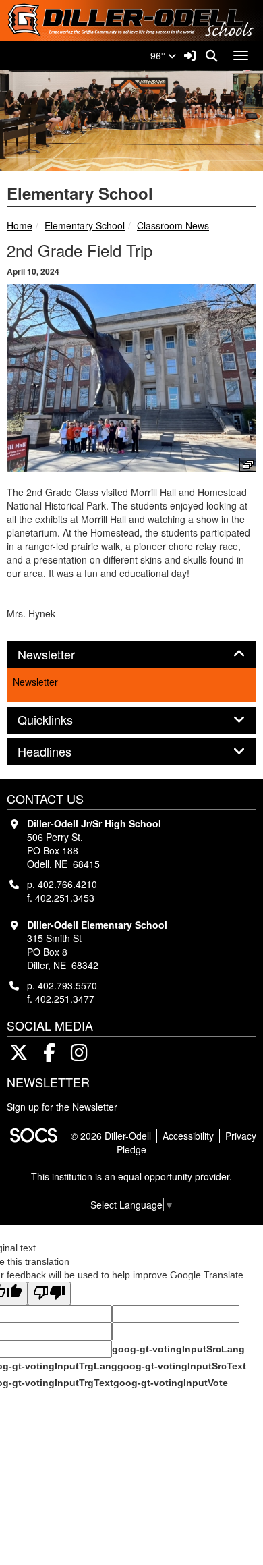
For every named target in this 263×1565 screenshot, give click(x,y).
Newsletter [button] (61, 654)
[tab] (131, 654)
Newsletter (35, 681)
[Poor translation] (49, 1293)
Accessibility (188, 1136)
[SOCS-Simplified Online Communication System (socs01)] (33, 1136)
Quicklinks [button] (60, 720)
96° (159, 55)
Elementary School (85, 225)
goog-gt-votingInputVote (170, 1382)
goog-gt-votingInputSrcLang (178, 1349)
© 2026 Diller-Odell (111, 1136)
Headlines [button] (59, 752)
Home (19, 225)
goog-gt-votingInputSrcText (181, 1366)
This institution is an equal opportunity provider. (131, 1176)
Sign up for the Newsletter (62, 1107)
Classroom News (173, 225)
